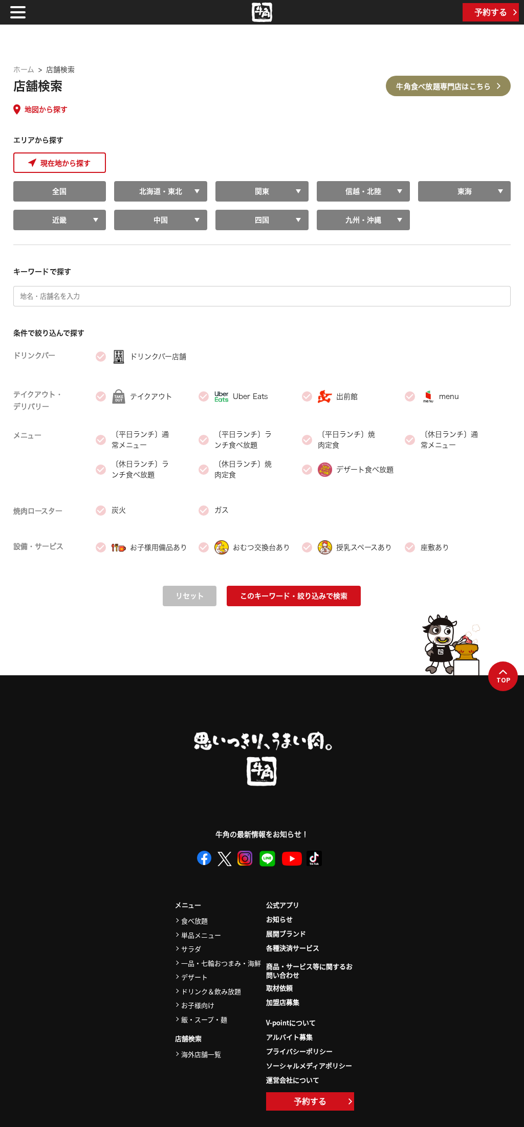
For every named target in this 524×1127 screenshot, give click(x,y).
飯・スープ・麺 (204, 1019)
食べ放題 (194, 920)
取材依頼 (279, 987)
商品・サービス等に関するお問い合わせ (309, 971)
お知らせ (279, 919)
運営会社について (292, 1080)
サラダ (191, 949)
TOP (503, 679)
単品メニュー (201, 935)
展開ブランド (286, 933)
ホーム (23, 69)
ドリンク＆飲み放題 (211, 991)
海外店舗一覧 (201, 1054)
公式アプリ (282, 905)
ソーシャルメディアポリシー (309, 1065)
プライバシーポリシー (299, 1051)
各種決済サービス (292, 948)
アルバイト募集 (289, 1037)
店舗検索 (188, 1038)
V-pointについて (291, 1022)
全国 (59, 191)
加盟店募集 (282, 1002)
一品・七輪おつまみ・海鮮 (221, 963)
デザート (194, 977)
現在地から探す (65, 163)
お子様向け (197, 1005)
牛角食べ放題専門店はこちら (443, 86)
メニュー (188, 905)
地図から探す (46, 109)
